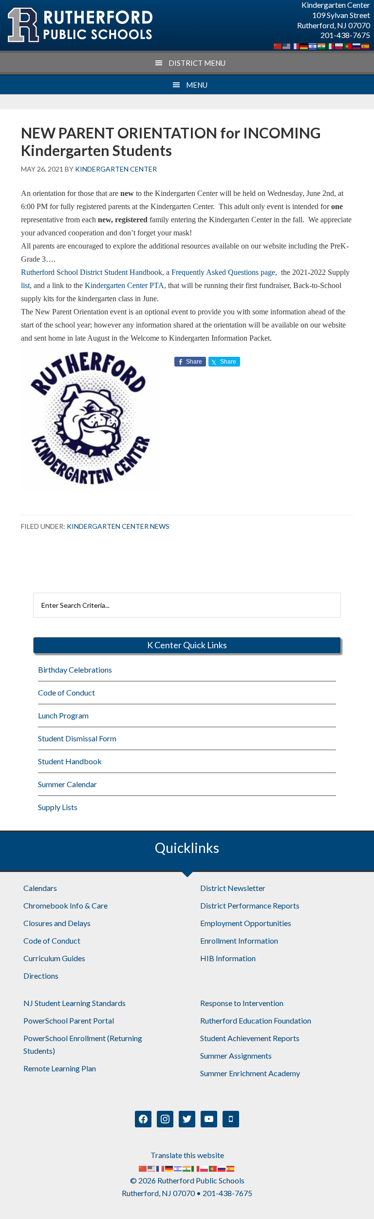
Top (350, 1195)
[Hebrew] (313, 45)
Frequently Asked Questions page (223, 272)
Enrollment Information (239, 940)
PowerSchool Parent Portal (68, 1020)
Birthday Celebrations (75, 669)
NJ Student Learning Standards (74, 1002)
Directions (40, 975)
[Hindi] (322, 45)
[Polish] (339, 45)
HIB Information (228, 958)
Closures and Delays (57, 923)
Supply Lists (57, 807)
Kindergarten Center (79, 25)
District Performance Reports (249, 905)
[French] (295, 45)
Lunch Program (63, 715)
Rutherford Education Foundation (255, 1020)
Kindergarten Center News (118, 526)
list (25, 285)
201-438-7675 (345, 34)
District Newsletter (232, 887)
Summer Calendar (67, 784)
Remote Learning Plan (59, 1068)
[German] (304, 45)
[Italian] (330, 45)
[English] (286, 45)
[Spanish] (365, 45)
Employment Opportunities (245, 923)
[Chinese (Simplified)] (278, 45)
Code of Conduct (66, 692)
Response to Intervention (241, 1002)
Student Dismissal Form (77, 738)
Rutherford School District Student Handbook (91, 272)
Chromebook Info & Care (65, 905)
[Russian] (357, 45)
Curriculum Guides (54, 958)
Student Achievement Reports (249, 1038)
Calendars (40, 887)
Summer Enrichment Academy (250, 1073)
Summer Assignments (236, 1055)
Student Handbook (70, 761)
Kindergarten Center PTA (124, 285)
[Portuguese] (348, 45)
